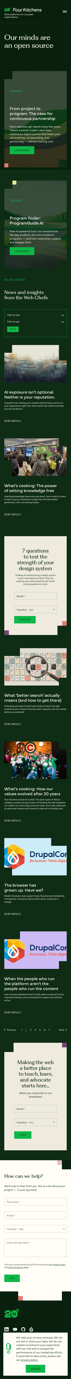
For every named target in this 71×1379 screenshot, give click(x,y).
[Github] (23, 1329)
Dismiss (35, 1368)
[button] (10, 1029)
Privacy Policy (59, 1264)
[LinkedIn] (6, 1329)
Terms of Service (15, 1267)
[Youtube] (15, 1329)
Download (25, 619)
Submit (22, 1135)
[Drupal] (31, 1329)
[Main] (65, 11)
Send (12, 1278)
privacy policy (29, 1359)
